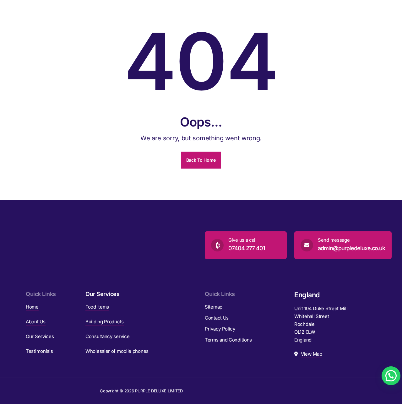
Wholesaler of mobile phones (117, 351)
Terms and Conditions (228, 340)
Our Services (40, 336)
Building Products (104, 322)
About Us (36, 322)
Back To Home (201, 160)
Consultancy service (107, 336)
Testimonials (39, 351)
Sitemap (213, 307)
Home (32, 307)
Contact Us (217, 318)
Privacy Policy (220, 329)
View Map (311, 354)
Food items (97, 307)
